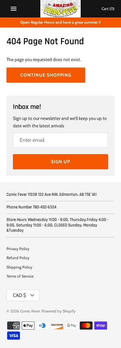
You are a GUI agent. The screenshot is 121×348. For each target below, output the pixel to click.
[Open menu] (13, 9)
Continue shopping (45, 75)
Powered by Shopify (59, 311)
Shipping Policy (19, 267)
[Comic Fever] (60, 8)
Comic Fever (30, 311)
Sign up (60, 161)
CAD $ (19, 295)
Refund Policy (17, 258)
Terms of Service (20, 276)
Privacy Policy (17, 249)
